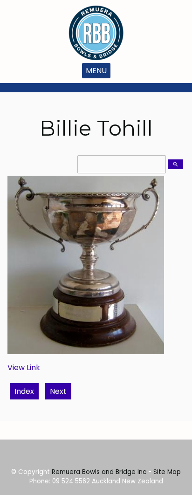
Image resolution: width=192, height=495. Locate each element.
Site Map (167, 472)
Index (24, 391)
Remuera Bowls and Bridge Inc (99, 472)
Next (58, 391)
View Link (23, 367)
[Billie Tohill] (85, 351)
